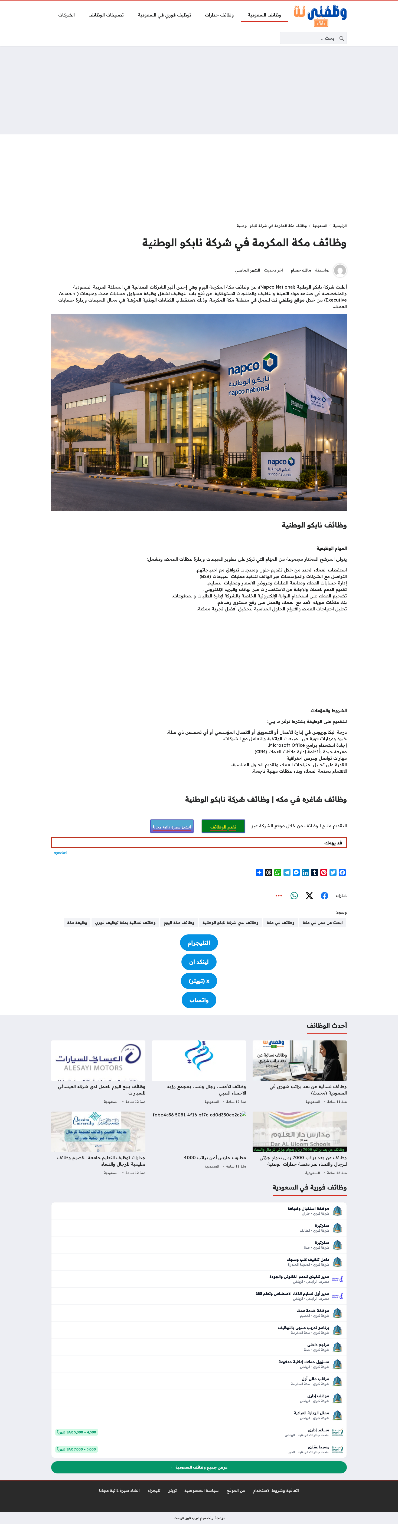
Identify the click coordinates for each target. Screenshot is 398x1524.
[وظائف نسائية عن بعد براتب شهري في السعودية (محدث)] (300, 1072)
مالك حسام (301, 270)
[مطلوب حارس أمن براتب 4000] (199, 1144)
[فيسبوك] (324, 896)
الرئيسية (340, 225)
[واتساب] (294, 896)
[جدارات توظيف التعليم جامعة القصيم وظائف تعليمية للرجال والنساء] (98, 1144)
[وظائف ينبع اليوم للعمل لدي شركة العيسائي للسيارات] (98, 1072)
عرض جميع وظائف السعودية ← (199, 1467)
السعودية (319, 225)
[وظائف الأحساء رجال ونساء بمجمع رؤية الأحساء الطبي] (199, 1072)
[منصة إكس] (309, 896)
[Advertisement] (199, 90)
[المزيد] (278, 896)
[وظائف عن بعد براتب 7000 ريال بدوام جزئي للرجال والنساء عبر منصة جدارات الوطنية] (300, 1144)
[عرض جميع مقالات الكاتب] (340, 270)
